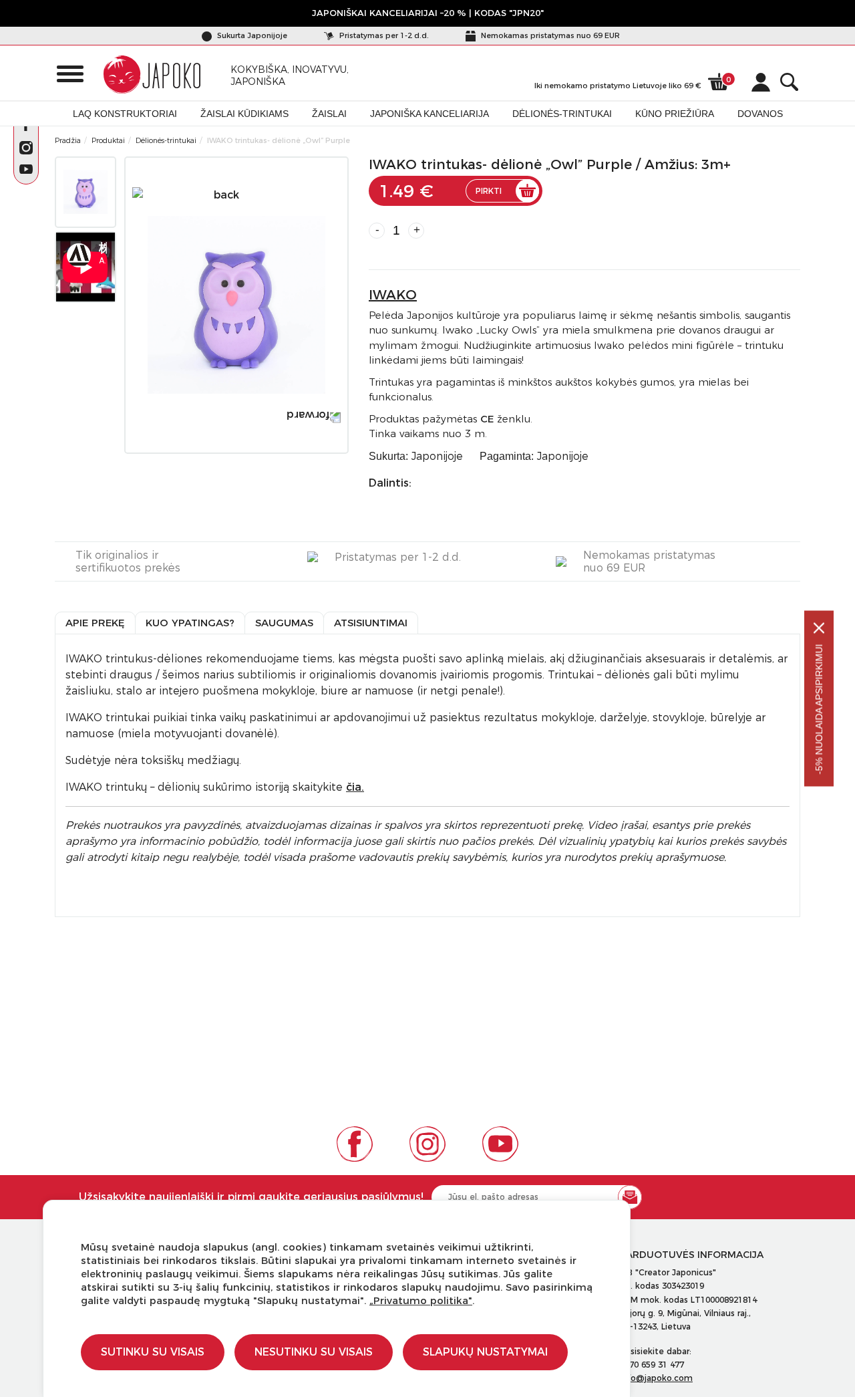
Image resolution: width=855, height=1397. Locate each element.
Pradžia (68, 140)
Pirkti (489, 191)
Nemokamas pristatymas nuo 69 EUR (549, 35)
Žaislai (329, 113)
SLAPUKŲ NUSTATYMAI (485, 1352)
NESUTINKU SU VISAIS (313, 1352)
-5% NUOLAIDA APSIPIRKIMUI (819, 709)
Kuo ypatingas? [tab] (190, 622)
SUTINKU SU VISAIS (152, 1352)
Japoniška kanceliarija (429, 113)
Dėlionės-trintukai (562, 113)
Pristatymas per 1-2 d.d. (383, 35)
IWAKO (393, 295)
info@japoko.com (656, 1378)
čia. (355, 787)
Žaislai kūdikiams (244, 113)
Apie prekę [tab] (95, 622)
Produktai (108, 140)
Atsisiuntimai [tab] (370, 622)
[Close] (819, 628)
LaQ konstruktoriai (125, 113)
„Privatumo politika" (420, 1300)
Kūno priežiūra (674, 113)
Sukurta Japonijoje (251, 35)
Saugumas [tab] (284, 622)
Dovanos (760, 113)
